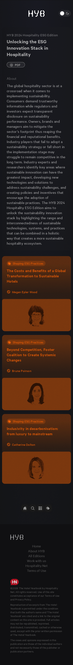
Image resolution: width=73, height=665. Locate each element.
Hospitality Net (36, 565)
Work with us (36, 560)
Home (36, 546)
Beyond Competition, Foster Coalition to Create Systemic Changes (31, 354)
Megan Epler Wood (24, 292)
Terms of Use (36, 570)
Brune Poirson (21, 371)
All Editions (36, 556)
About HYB (36, 551)
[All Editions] (25, 508)
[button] (32, 508)
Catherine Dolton (23, 444)
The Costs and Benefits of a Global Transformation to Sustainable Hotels (36, 276)
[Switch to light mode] (65, 13)
